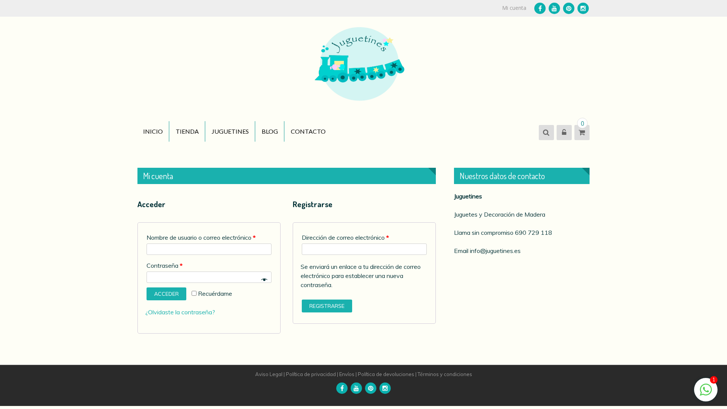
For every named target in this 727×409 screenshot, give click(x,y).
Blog (270, 131)
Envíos (346, 374)
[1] (706, 393)
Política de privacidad (311, 374)
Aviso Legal (268, 374)
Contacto (308, 131)
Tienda (187, 131)
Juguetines (230, 131)
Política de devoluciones (386, 374)
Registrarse (327, 306)
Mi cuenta (514, 7)
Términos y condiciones (445, 374)
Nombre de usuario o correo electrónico (201, 237)
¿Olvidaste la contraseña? (180, 312)
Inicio (153, 131)
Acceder (166, 293)
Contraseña (165, 265)
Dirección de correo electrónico (345, 237)
